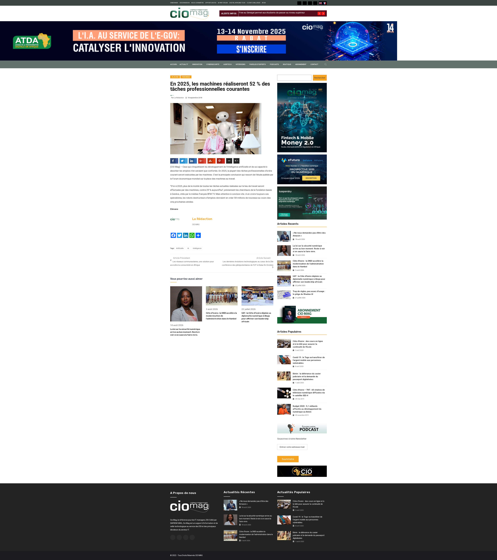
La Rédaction (179, 98)
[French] (325, 3)
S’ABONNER (174, 3)
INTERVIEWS (240, 64)
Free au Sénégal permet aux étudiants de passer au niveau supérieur (272, 11)
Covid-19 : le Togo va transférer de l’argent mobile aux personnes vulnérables (309, 360)
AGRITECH (227, 64)
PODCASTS (274, 64)
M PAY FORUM (223, 3)
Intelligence (197, 248)
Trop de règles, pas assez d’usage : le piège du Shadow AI (309, 292)
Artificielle (180, 248)
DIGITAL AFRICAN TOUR (237, 3)
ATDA (264, 3)
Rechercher (319, 77)
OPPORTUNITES (210, 3)
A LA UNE (175, 77)
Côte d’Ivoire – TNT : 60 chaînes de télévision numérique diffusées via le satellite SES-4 (309, 393)
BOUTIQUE (287, 64)
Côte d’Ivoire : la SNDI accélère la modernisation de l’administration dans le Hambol (221, 316)
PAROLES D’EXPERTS (257, 64)
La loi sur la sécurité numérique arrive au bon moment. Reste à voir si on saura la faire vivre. (185, 332)
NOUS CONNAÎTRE (197, 3)
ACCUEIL (173, 64)
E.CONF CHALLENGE (253, 3)
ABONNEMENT (300, 64)
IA (188, 248)
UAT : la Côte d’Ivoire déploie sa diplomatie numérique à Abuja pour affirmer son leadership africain (309, 279)
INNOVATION (197, 64)
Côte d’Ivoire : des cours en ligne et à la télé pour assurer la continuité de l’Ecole (308, 344)
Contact (314, 64)
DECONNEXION (185, 3)
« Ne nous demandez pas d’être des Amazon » (309, 234)
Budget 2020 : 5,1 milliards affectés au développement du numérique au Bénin (307, 409)
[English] (321, 3)
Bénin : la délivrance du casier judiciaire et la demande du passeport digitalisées (307, 377)
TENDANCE (186, 77)
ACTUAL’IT (184, 64)
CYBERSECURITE (212, 64)
